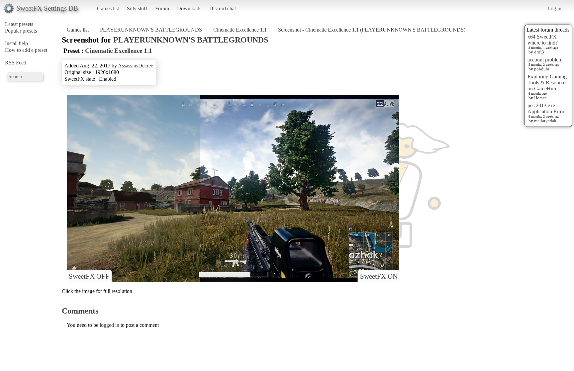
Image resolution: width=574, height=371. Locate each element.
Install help (16, 43)
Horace (540, 97)
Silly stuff (137, 8)
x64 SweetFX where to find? (542, 40)
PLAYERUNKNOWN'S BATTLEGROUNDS (151, 30)
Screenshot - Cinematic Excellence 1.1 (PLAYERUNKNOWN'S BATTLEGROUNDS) (371, 30)
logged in (109, 325)
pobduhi (541, 68)
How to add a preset (26, 50)
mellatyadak (545, 120)
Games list (108, 8)
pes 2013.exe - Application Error (545, 108)
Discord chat (222, 8)
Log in (554, 8)
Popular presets (21, 31)
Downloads (189, 8)
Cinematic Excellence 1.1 (240, 30)
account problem (544, 59)
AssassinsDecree (135, 65)
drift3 (539, 51)
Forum (162, 8)
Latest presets (19, 24)
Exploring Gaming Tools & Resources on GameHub (547, 82)
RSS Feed (15, 62)
